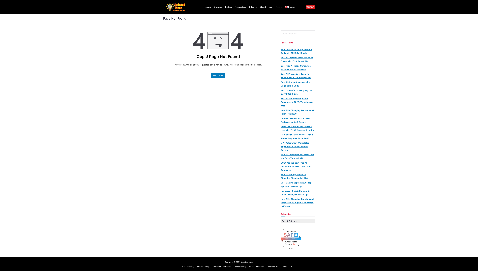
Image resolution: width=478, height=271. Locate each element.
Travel (279, 7)
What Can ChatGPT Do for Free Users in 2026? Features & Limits (297, 128)
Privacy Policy (188, 266)
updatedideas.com (291, 238)
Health (263, 7)
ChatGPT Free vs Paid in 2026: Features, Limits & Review (296, 120)
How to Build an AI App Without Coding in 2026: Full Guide (296, 51)
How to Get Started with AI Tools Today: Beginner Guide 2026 (297, 136)
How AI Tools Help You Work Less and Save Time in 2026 (297, 156)
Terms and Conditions (222, 266)
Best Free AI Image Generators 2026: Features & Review (296, 68)
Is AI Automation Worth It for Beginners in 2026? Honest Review (295, 146)
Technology (240, 7)
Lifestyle (253, 7)
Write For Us (273, 266)
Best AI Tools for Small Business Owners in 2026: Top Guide (297, 59)
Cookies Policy (240, 266)
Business (218, 7)
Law (271, 7)
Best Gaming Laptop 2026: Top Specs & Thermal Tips (296, 184)
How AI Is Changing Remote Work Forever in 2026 (297, 112)
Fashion (228, 7)
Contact (310, 7)
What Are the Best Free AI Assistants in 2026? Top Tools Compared (296, 166)
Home (208, 7)
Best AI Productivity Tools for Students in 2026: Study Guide (296, 76)
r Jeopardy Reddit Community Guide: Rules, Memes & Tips (296, 193)
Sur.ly (295, 244)
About (293, 266)
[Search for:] (298, 33)
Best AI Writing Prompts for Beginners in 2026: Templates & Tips (297, 102)
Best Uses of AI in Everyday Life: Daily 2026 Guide (297, 92)
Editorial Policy (203, 266)
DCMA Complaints (256, 266)
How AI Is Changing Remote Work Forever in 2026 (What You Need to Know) (297, 203)
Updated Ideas (247, 262)
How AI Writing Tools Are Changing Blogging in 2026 (294, 176)
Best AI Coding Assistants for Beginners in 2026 (295, 84)
